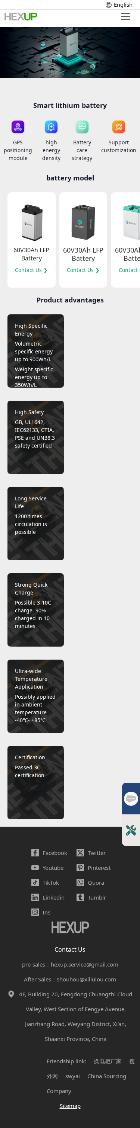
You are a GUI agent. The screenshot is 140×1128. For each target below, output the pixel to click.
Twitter (97, 852)
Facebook (55, 852)
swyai (72, 1076)
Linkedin (54, 897)
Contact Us (70, 949)
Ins (46, 912)
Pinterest (99, 867)
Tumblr (97, 897)
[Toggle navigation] (125, 16)
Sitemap (70, 1105)
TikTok (51, 882)
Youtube (53, 867)
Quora (96, 882)
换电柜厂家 (108, 1061)
